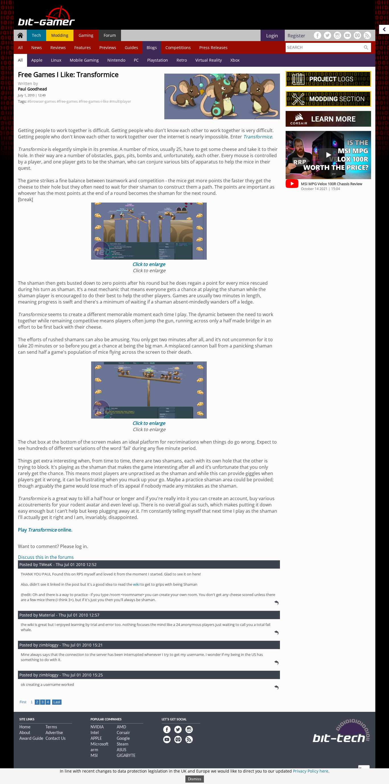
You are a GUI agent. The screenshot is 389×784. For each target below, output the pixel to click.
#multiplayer (120, 101)
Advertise (54, 733)
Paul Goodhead (32, 89)
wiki (136, 584)
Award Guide (31, 738)
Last (57, 702)
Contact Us (55, 738)
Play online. (45, 530)
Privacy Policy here (310, 771)
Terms (51, 727)
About (24, 733)
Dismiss (194, 779)
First (23, 702)
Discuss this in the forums (46, 557)
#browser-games (41, 101)
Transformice (257, 137)
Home (24, 727)
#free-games (67, 101)
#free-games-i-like (93, 101)
